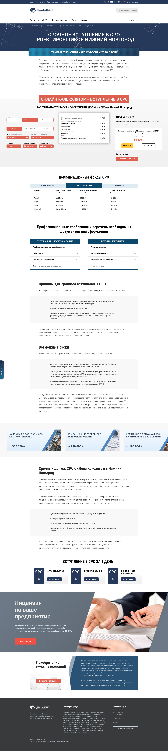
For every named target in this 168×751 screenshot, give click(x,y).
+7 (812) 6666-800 (118, 718)
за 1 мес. (43, 146)
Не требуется (36, 137)
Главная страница (36, 26)
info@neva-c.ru (117, 722)
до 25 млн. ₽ (12, 137)
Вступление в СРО (52, 26)
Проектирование (69, 26)
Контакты (133, 20)
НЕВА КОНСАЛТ (35, 739)
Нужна (10, 146)
